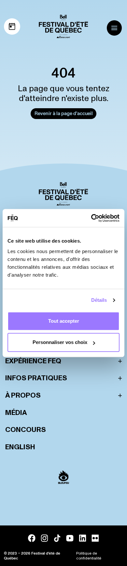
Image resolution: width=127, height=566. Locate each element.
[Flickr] (95, 538)
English (20, 447)
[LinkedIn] (82, 538)
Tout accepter (63, 321)
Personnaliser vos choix (60, 342)
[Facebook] (31, 538)
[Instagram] (44, 538)
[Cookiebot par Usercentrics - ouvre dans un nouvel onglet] (91, 218)
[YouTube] (70, 538)
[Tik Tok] (57, 538)
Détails (99, 300)
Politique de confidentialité (88, 556)
